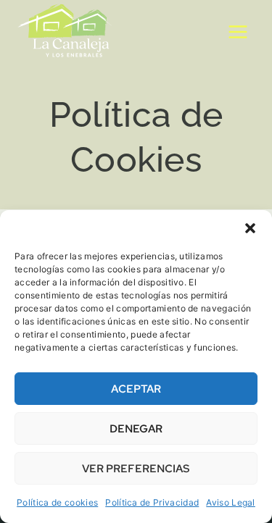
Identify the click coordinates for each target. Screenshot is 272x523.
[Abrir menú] (238, 32)
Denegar (136, 429)
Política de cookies (57, 502)
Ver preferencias (136, 468)
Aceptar (136, 389)
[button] (250, 228)
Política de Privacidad (152, 502)
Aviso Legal (230, 502)
